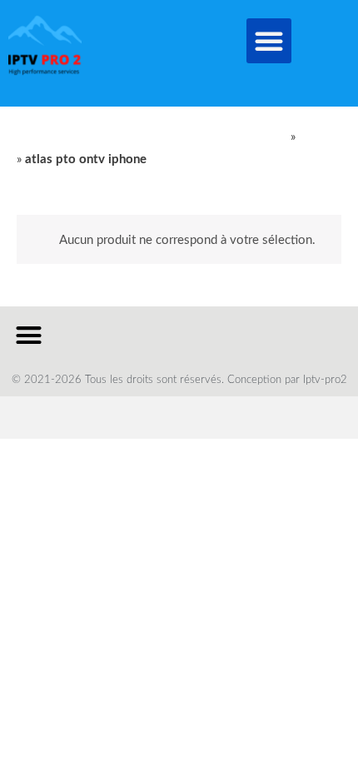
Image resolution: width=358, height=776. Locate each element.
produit (318, 137)
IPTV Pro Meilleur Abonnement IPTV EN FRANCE (152, 137)
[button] (268, 40)
